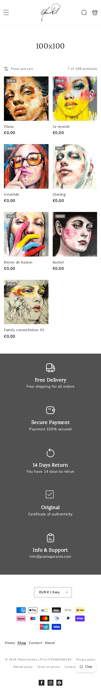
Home (10, 643)
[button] (6, 12)
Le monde (75, 98)
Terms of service (48, 667)
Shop (21, 643)
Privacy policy (86, 659)
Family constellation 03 (26, 302)
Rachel (75, 234)
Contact (35, 643)
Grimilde (26, 166)
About (50, 643)
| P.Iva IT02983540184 (55, 659)
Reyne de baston (26, 234)
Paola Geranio (28, 659)
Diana (26, 98)
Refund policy (23, 667)
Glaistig (75, 166)
